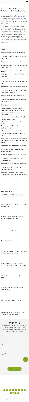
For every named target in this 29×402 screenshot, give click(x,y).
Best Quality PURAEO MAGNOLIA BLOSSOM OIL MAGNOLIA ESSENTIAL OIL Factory (13, 264)
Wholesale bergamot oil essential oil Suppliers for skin (12, 159)
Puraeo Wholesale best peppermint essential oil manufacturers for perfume (13, 109)
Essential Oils (21, 16)
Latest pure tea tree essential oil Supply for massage (14, 75)
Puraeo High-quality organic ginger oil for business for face (13, 127)
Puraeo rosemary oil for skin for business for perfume (13, 100)
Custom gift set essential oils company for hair (14, 82)
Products (12, 194)
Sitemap (22, 399)
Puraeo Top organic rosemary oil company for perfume (14, 57)
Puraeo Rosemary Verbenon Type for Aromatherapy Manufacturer (12, 313)
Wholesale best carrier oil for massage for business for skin (14, 66)
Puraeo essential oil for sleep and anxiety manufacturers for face (14, 118)
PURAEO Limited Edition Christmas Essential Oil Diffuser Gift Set (12, 217)
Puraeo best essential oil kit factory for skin (14, 174)
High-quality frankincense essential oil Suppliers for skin (12, 150)
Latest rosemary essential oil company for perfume (14, 141)
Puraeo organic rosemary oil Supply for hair (13, 134)
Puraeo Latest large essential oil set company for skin (12, 168)
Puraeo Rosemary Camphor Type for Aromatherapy (12, 289)
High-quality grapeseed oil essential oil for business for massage (14, 91)
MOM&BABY (5, 194)
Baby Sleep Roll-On (7, 241)
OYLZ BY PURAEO (20, 194)
